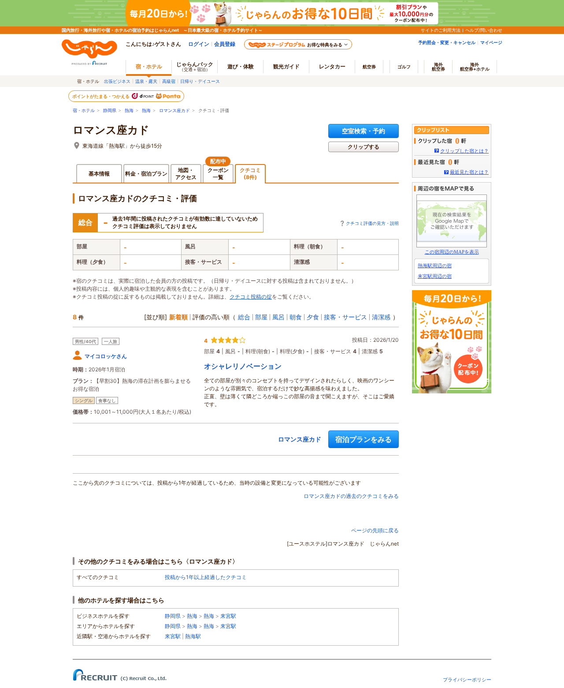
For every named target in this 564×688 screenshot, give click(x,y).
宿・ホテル (84, 110)
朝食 (295, 317)
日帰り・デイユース (200, 81)
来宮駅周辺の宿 (435, 276)
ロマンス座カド (174, 110)
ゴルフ (404, 66)
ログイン (198, 44)
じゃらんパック (194, 66)
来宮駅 (228, 616)
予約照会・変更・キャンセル (446, 42)
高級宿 (168, 81)
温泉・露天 (146, 81)
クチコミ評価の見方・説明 (372, 223)
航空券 (369, 66)
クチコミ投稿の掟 (251, 296)
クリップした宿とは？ (464, 150)
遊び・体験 (240, 66)
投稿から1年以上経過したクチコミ (206, 577)
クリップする (363, 146)
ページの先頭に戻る (375, 530)
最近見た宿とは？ (469, 172)
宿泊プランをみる (363, 439)
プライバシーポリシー (467, 680)
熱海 (129, 110)
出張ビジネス (117, 81)
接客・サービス (345, 317)
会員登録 (224, 44)
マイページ (491, 42)
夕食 (313, 317)
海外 (438, 66)
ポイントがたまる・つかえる (101, 96)
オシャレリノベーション (243, 366)
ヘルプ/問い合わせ (483, 30)
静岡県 (109, 110)
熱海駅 (193, 636)
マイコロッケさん (106, 356)
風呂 (278, 317)
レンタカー (332, 66)
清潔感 (381, 317)
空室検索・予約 (363, 131)
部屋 (261, 317)
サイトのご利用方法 (440, 30)
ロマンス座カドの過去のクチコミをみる (351, 496)
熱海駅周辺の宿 (435, 265)
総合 (244, 317)
